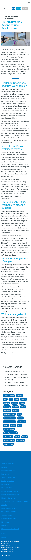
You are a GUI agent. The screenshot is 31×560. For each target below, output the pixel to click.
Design (19, 8)
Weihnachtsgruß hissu (8, 477)
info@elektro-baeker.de (13, 547)
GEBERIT (15, 407)
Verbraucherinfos (9, 440)
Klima (19, 414)
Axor (5, 399)
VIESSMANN (20, 440)
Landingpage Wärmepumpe (10, 491)
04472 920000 (8, 549)
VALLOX (24, 436)
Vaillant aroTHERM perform (14, 382)
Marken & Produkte (9, 421)
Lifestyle (25, 8)
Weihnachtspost (6, 515)
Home (3, 534)
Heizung (15, 410)
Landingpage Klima (7, 481)
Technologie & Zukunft (10, 433)
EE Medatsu (5, 484)
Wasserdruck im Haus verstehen (16, 385)
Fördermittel (5, 522)
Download (4, 525)
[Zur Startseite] (15, 457)
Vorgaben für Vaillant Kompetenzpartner (14, 501)
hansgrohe (7, 410)
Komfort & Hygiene (9, 418)
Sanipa (13, 425)
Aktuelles (19, 395)
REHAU (6, 425)
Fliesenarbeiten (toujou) (9, 508)
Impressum (5, 474)
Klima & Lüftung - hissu (8, 498)
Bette (16, 399)
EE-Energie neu (6, 488)
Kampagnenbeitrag (9, 414)
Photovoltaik (21, 421)
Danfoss (14, 403)
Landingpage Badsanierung (10, 494)
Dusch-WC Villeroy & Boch (14, 371)
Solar (19, 425)
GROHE (23, 407)
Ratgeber (4, 467)
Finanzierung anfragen (8, 518)
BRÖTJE (23, 399)
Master (3, 537)
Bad (13, 8)
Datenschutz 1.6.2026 (8, 470)
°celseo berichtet (9, 395)
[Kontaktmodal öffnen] (24, 3)
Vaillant (17, 436)
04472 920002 (8, 551)
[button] (28, 3)
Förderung (7, 407)
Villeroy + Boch (8, 444)
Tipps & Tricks (8, 436)
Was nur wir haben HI (8, 512)
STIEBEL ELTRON (9, 429)
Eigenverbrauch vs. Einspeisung (16, 374)
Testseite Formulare (7, 464)
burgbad (6, 403)
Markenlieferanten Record (10, 529)
